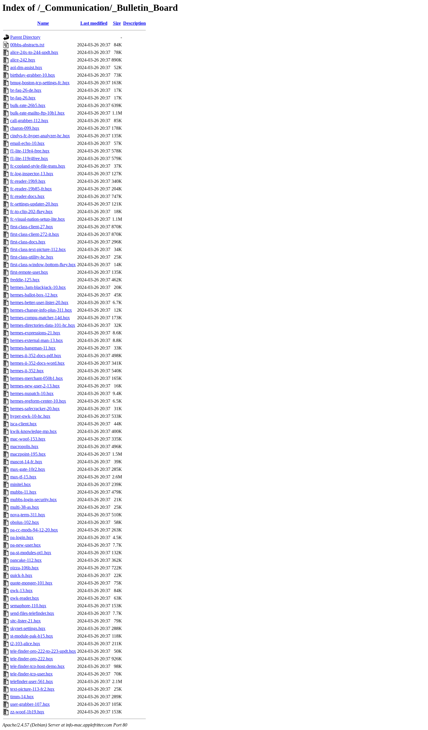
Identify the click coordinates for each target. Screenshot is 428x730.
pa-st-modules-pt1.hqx (30, 552)
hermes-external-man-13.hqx (36, 340)
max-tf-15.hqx (23, 476)
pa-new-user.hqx (25, 545)
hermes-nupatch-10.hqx (32, 393)
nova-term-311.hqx (27, 514)
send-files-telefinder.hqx (32, 613)
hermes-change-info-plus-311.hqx (41, 310)
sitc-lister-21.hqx (25, 620)
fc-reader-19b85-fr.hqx (31, 188)
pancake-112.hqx (26, 560)
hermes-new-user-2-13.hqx (35, 385)
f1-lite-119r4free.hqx (29, 158)
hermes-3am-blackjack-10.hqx (38, 287)
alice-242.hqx (22, 59)
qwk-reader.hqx (24, 598)
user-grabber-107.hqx (30, 704)
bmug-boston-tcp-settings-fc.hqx (40, 82)
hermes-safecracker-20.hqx (35, 408)
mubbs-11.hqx (23, 491)
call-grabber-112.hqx (29, 120)
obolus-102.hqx (24, 522)
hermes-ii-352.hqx (27, 370)
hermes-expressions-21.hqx (35, 332)
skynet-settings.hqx (27, 628)
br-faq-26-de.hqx (25, 90)
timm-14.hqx (22, 696)
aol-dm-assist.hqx (26, 67)
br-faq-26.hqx (23, 97)
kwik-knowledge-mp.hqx (33, 431)
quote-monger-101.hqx (31, 582)
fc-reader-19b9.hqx (27, 181)
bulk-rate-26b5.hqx (27, 105)
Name (43, 23)
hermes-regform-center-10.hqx (38, 401)
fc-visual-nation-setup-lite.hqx (37, 219)
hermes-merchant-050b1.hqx (36, 378)
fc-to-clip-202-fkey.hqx (31, 211)
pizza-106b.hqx (24, 567)
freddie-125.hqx (25, 279)
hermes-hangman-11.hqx (33, 347)
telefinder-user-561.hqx (31, 681)
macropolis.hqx (24, 446)
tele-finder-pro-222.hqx (31, 658)
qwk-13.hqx (21, 590)
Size (117, 23)
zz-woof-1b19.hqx (27, 711)
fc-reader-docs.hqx (27, 196)
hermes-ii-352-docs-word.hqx (37, 363)
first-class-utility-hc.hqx (31, 257)
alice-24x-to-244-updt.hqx (34, 52)
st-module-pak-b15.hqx (31, 636)
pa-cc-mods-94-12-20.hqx (34, 529)
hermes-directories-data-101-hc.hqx (42, 325)
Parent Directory (25, 37)
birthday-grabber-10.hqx (32, 75)
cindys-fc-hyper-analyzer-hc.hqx (40, 135)
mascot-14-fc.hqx (26, 461)
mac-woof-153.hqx (27, 438)
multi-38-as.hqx (24, 507)
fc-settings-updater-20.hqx (34, 203)
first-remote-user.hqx (29, 272)
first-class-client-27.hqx (31, 226)
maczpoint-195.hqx (28, 454)
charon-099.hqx (24, 128)
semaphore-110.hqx (28, 605)
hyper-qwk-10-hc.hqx (30, 416)
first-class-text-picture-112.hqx (38, 249)
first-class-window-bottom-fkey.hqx (43, 264)
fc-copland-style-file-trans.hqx (37, 166)
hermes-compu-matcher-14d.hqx (40, 317)
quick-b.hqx (21, 575)
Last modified (93, 23)
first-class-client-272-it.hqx (34, 234)
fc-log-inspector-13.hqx (31, 173)
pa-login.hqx (21, 537)
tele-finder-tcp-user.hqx (31, 673)
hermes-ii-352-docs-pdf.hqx (35, 355)
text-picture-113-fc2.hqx (32, 689)
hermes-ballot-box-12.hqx (34, 294)
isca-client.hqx (23, 423)
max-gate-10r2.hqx (27, 469)
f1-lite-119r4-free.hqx (29, 150)
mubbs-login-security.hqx (33, 499)
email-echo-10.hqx (27, 143)
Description (134, 23)
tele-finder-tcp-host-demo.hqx (37, 666)
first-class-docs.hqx (27, 241)
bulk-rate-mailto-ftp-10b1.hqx (37, 112)
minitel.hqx (20, 484)
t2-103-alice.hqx (25, 643)
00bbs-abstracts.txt (27, 44)
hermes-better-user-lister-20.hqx (39, 302)
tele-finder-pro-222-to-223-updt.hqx (43, 651)
